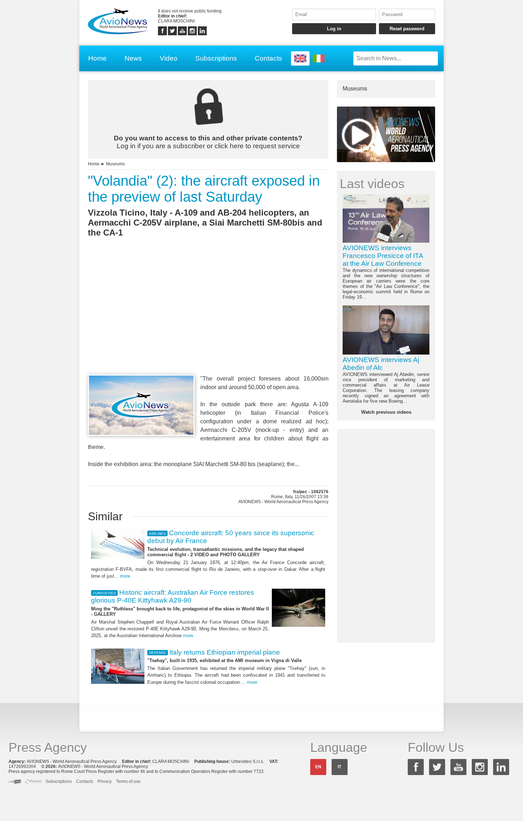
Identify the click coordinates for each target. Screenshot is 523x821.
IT (339, 766)
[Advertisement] (208, 319)
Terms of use (128, 781)
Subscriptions (216, 58)
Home (97, 58)
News (133, 58)
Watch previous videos (386, 412)
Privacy (104, 781)
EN (318, 766)
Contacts (268, 58)
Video (169, 58)
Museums (115, 163)
